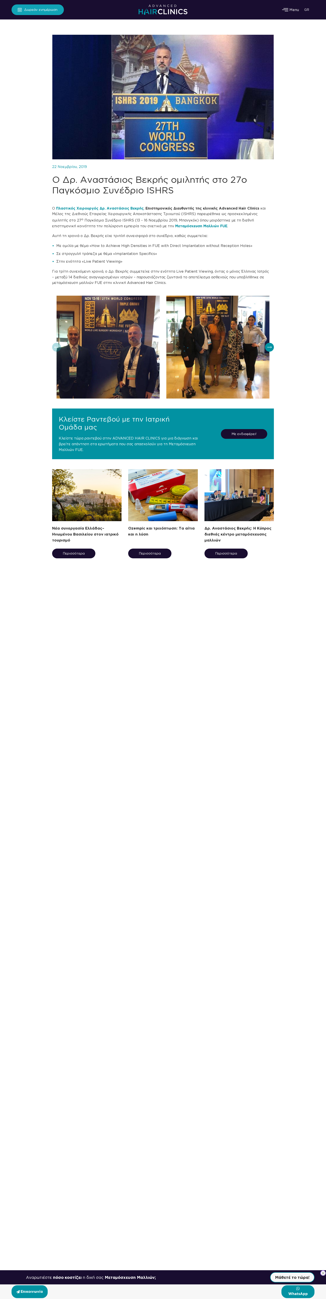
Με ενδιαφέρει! (244, 434)
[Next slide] (269, 347)
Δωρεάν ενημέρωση (40, 10)
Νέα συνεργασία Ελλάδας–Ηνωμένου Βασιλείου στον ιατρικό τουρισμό (85, 534)
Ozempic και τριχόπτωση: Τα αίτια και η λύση (161, 531)
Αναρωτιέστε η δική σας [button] (91, 1277)
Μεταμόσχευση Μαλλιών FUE (201, 226)
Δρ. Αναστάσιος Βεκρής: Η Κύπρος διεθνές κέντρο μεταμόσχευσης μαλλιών (237, 534)
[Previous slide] (56, 347)
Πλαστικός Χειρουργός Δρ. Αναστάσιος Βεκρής (100, 208)
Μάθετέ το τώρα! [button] (292, 1277)
